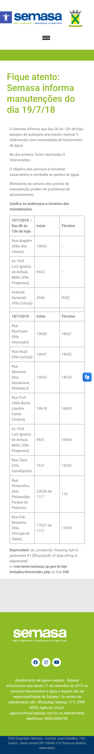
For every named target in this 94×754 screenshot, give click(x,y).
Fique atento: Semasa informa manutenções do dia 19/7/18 (41, 93)
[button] (6, 17)
